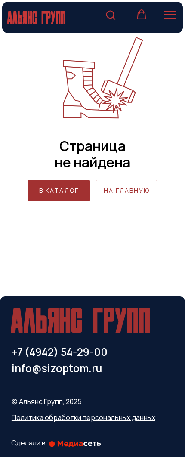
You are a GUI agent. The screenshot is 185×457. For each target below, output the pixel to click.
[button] (110, 14)
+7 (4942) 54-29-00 (60, 352)
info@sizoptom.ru (57, 368)
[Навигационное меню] (170, 15)
